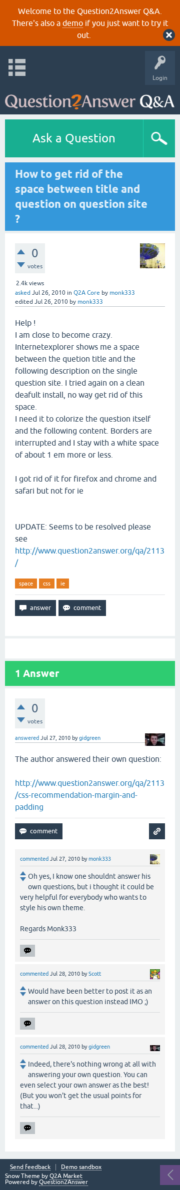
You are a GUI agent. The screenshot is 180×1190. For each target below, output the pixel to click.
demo (72, 22)
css (46, 584)
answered (27, 738)
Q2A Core (87, 292)
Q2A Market (66, 1176)
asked (22, 292)
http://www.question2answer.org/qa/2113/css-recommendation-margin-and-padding (89, 794)
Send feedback (30, 1167)
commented (34, 859)
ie (62, 584)
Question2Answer (63, 1182)
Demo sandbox (81, 1167)
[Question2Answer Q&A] (89, 97)
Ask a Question (74, 138)
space (26, 584)
